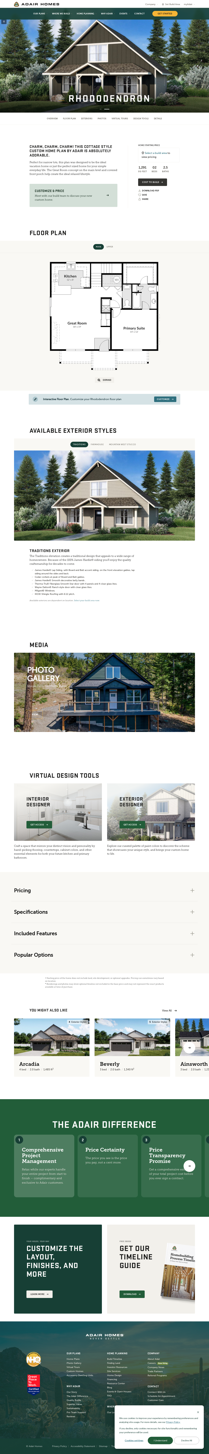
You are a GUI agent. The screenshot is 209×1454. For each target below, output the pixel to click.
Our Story (72, 1392)
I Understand (160, 1440)
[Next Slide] (201, 60)
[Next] (189, 1166)
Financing (112, 1379)
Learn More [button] (38, 1294)
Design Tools (141, 118)
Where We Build (61, 14)
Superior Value (74, 1404)
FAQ (109, 1395)
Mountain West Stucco (122, 444)
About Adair (154, 1359)
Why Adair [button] (107, 14)
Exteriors (86, 118)
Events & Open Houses (119, 1391)
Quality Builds (74, 1400)
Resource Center (116, 1383)
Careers (152, 1363)
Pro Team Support (76, 1412)
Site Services (113, 1371)
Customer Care (156, 1400)
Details (158, 118)
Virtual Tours (120, 118)
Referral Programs (157, 1375)
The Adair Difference (77, 1396)
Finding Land (113, 1363)
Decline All (186, 1440)
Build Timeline (114, 1359)
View (35, 714)
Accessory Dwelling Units (80, 1375)
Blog (109, 1387)
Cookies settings (134, 1440)
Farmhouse (97, 444)
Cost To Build (150, 182)
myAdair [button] (188, 4)
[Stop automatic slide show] (4, 21)
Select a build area (156, 153)
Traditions (79, 444)
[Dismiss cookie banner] (198, 1412)
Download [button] (130, 1294)
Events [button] (124, 14)
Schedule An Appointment (161, 1396)
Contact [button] (139, 14)
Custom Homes (75, 1371)
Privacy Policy (59, 1446)
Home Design (114, 1375)
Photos (102, 118)
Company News (156, 1367)
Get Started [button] (165, 14)
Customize (163, 399)
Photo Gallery (74, 1363)
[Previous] (19, 1048)
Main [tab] (98, 247)
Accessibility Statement (83, 1446)
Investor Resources (117, 1367)
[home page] (36, 4)
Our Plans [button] (39, 14)
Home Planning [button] (85, 14)
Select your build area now (86, 600)
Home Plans (73, 1359)
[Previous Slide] (7, 60)
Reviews (71, 1416)
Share (145, 199)
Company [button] (150, 4)
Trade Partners (155, 1371)
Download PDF (150, 191)
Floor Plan (69, 118)
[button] (107, 195)
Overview (52, 118)
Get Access (37, 825)
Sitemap (103, 1446)
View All (167, 1010)
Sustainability (73, 1408)
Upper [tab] (109, 247)
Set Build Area (172, 4)
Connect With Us (156, 1392)
